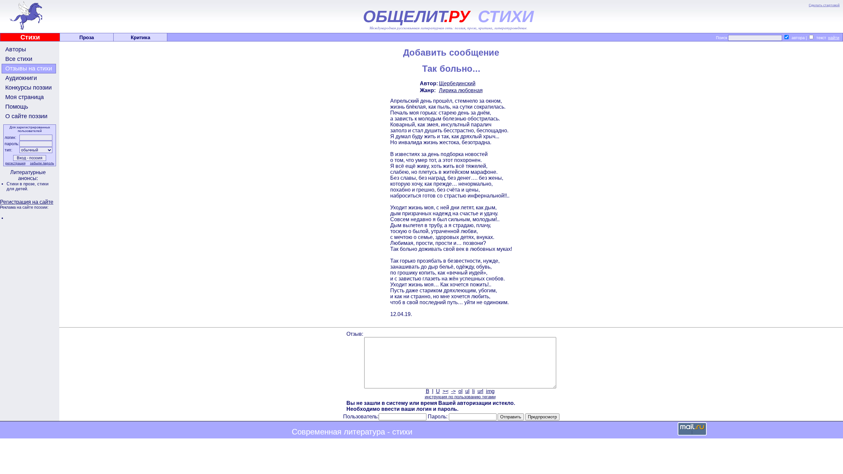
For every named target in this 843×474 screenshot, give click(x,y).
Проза (86, 37)
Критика (140, 37)
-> (453, 391)
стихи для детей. (27, 186)
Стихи (30, 37)
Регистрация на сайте (26, 202)
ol (460, 391)
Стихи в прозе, (22, 183)
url (480, 391)
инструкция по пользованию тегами (460, 396)
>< (446, 391)
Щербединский (457, 83)
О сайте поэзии (26, 116)
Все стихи (18, 59)
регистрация (15, 163)
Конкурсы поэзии (28, 87)
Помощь (16, 106)
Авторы (15, 49)
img (490, 391)
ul (467, 391)
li (473, 391)
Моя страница (24, 97)
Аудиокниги (21, 78)
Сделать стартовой (824, 5)
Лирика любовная (461, 90)
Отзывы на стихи (28, 68)
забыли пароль (42, 163)
